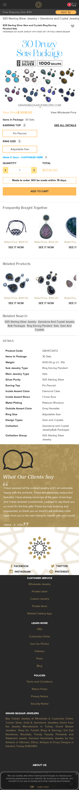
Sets (57, 326)
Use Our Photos (39, 644)
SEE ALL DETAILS (65, 125)
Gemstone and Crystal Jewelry (56, 322)
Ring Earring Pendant (40, 326)
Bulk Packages (16, 326)
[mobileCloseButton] (5, 5)
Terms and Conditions (39, 681)
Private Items (39, 606)
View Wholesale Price (63, 112)
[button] (73, 4)
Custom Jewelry (39, 599)
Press (39, 658)
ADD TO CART (39, 191)
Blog (39, 666)
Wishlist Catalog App (39, 613)
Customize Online (39, 636)
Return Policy (39, 689)
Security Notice (40, 703)
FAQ (39, 629)
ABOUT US (39, 765)
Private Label (39, 591)
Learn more (43, 786)
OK (32, 787)
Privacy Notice (39, 696)
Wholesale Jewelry (39, 584)
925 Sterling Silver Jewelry (20, 322)
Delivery (39, 651)
